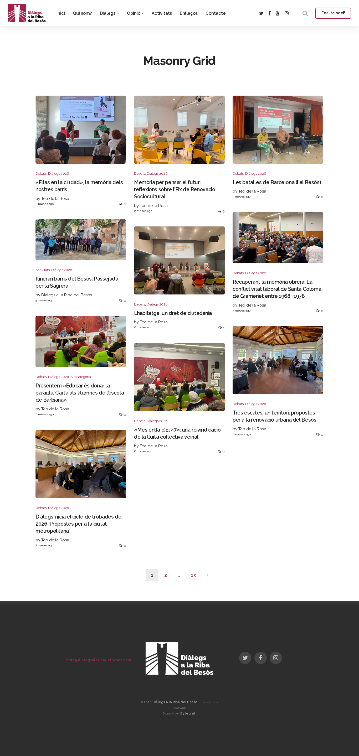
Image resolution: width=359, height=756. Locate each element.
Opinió (133, 13)
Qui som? (82, 13)
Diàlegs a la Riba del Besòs (175, 702)
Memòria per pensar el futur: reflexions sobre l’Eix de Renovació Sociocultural (174, 189)
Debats (41, 173)
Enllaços (189, 13)
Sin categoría (81, 377)
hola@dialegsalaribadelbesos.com (98, 660)
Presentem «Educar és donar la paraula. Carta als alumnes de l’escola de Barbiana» (79, 393)
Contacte (215, 13)
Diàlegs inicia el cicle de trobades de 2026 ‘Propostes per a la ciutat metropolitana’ (78, 524)
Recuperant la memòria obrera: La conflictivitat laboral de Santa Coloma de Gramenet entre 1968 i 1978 (277, 289)
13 (193, 575)
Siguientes (208, 575)
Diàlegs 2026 (58, 173)
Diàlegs (107, 13)
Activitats (162, 13)
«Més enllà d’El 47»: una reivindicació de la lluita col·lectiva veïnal (177, 433)
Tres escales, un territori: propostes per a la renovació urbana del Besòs (274, 416)
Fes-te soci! (333, 13)
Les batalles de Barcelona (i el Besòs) (277, 182)
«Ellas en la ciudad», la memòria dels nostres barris (79, 186)
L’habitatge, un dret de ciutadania (173, 313)
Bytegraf (188, 713)
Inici (61, 13)
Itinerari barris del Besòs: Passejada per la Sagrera (76, 282)
